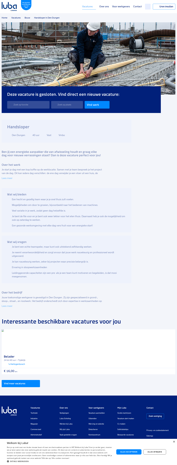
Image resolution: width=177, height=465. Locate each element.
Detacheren (93, 429)
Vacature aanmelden (96, 413)
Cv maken (121, 424)
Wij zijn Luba (65, 429)
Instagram (147, 424)
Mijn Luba (121, 407)
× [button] (174, 442)
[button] (59, 461)
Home (4, 18)
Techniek (34, 413)
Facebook (152, 424)
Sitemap (149, 436)
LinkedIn (156, 424)
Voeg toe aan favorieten (171, 334)
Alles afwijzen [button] (155, 452)
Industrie (34, 419)
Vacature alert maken (125, 419)
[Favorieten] (148, 7)
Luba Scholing (65, 419)
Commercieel (36, 429)
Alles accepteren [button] (128, 452)
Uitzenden (92, 419)
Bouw (27, 18)
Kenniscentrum (94, 435)
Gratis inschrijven (124, 413)
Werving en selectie (96, 424)
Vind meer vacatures (14, 383)
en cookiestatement (161, 430)
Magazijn (34, 424)
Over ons (104, 6)
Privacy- (149, 430)
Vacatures (87, 6)
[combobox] (28, 105)
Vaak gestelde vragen (68, 435)
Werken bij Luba (66, 424)
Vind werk (93, 105)
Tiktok (167, 424)
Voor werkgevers (121, 6)
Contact (137, 6)
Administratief (36, 435)
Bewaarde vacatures (125, 435)
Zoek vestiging (155, 416)
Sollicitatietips (122, 429)
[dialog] (88, 452)
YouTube (161, 424)
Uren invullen (166, 6)
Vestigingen (64, 413)
